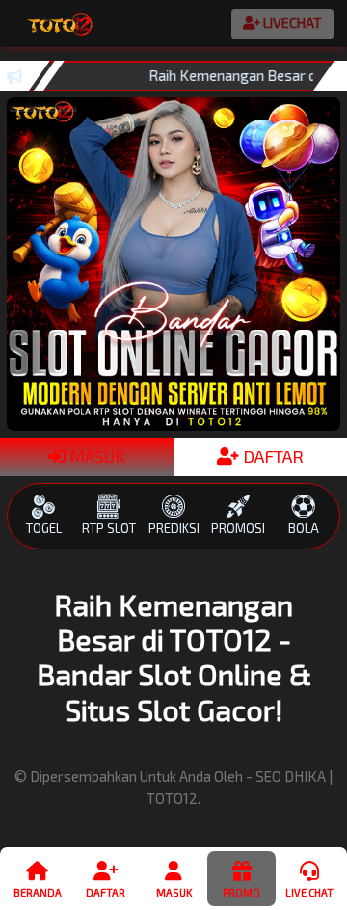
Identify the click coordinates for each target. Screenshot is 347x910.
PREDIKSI (174, 528)
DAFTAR (271, 456)
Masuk (174, 892)
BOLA (303, 528)
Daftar (105, 892)
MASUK (95, 456)
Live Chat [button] (309, 892)
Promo (241, 892)
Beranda (37, 892)
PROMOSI (238, 528)
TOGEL (44, 528)
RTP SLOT (109, 528)
